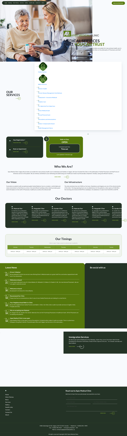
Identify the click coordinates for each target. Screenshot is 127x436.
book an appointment (118, 3)
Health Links (31, 2)
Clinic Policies (16, 2)
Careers (7, 409)
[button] (9, 31)
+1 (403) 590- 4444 (81, 426)
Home (6, 2)
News (7, 399)
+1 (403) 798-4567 (57, 427)
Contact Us (38, 2)
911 (77, 427)
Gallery (26, 2)
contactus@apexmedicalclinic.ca (66, 429)
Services (22, 2)
